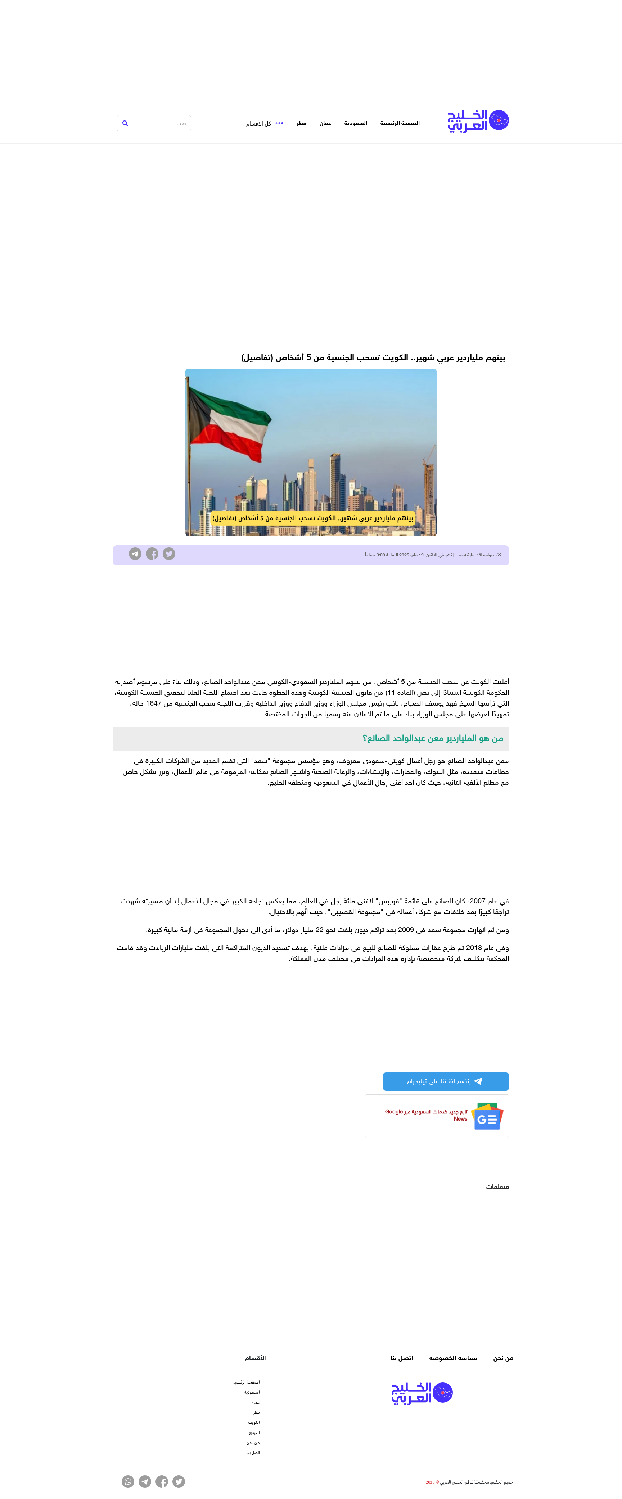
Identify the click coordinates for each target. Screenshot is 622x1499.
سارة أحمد (466, 555)
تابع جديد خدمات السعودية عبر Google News (426, 1115)
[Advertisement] (311, 50)
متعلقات (497, 1188)
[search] (125, 123)
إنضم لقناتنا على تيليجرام (439, 1082)
